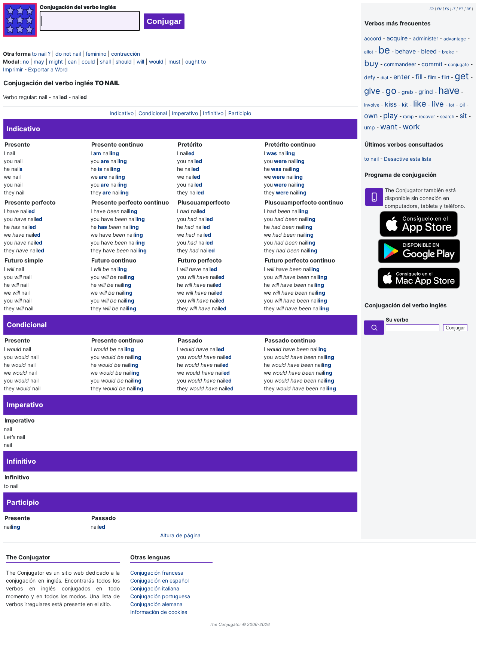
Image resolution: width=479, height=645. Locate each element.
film (432, 77)
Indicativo (122, 113)
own (371, 116)
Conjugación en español (159, 580)
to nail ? (41, 53)
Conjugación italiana (154, 588)
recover (427, 116)
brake (448, 52)
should (124, 61)
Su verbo (397, 319)
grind (425, 91)
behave (405, 51)
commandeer (400, 64)
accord (372, 38)
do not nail (68, 53)
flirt (445, 77)
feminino (96, 53)
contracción (125, 53)
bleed (429, 51)
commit (432, 64)
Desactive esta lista (407, 159)
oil (462, 104)
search (447, 116)
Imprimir (13, 69)
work (411, 126)
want (388, 126)
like (419, 103)
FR (432, 9)
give (372, 91)
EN (439, 9)
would (156, 61)
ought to (195, 61)
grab (407, 92)
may (39, 61)
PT (461, 9)
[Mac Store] (419, 289)
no (26, 61)
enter (401, 77)
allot (368, 52)
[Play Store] (419, 261)
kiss (391, 104)
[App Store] (419, 235)
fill (418, 77)
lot (451, 105)
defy (369, 77)
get (462, 76)
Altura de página (180, 535)
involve (371, 105)
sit (463, 116)
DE (469, 9)
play (390, 115)
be (384, 50)
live (437, 103)
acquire (397, 38)
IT (453, 9)
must (174, 61)
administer (425, 38)
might (56, 61)
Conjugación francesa (156, 572)
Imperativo (185, 113)
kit (405, 104)
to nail (371, 159)
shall (105, 61)
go (390, 90)
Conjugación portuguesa (160, 596)
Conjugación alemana (156, 604)
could (88, 61)
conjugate (458, 64)
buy (371, 63)
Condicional (152, 113)
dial (384, 77)
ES (447, 9)
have (449, 90)
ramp (408, 116)
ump (369, 127)
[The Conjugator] (20, 21)
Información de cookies (158, 612)
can (72, 61)
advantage (454, 39)
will (140, 61)
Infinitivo (213, 113)
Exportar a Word (48, 69)
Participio (239, 113)
